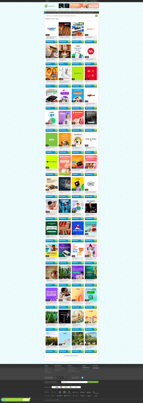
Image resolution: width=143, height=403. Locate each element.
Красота (67, 12)
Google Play (64, 378)
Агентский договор (71, 367)
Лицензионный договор (72, 368)
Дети (55, 12)
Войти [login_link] (86, 1)
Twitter (96, 368)
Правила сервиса (48, 371)
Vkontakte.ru (94, 368)
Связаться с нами (85, 369)
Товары (70, 12)
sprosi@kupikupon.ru (86, 367)
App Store (58, 378)
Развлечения (59, 12)
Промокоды (75, 12)
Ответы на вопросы (48, 372)
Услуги (63, 12)
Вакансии (46, 370)
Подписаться (26, 399)
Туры (53, 12)
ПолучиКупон (89, 12)
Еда (47, 12)
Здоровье (84, 12)
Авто (93, 12)
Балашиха (47, 1)
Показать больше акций (71, 355)
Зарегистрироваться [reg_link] (94, 1)
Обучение (80, 12)
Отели (49, 12)
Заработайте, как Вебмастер (60, 368)
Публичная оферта (71, 370)
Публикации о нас (48, 368)
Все (45, 12)
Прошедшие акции (58, 370)
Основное (46, 367)
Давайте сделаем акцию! (59, 367)
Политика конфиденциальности (74, 371)
